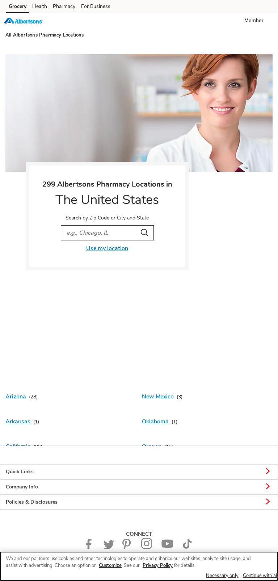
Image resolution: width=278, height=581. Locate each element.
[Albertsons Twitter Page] (108, 547)
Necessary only (222, 575)
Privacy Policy (158, 565)
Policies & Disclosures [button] (32, 502)
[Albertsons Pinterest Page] (127, 547)
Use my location (107, 248)
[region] (139, 566)
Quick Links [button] (20, 471)
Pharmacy (64, 6)
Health (39, 6)
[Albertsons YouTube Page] (167, 547)
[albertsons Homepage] (23, 22)
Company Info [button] (22, 486)
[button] (255, 20)
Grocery (17, 6)
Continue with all (260, 575)
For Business (95, 6)
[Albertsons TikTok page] (187, 547)
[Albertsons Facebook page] (90, 547)
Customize (110, 565)
